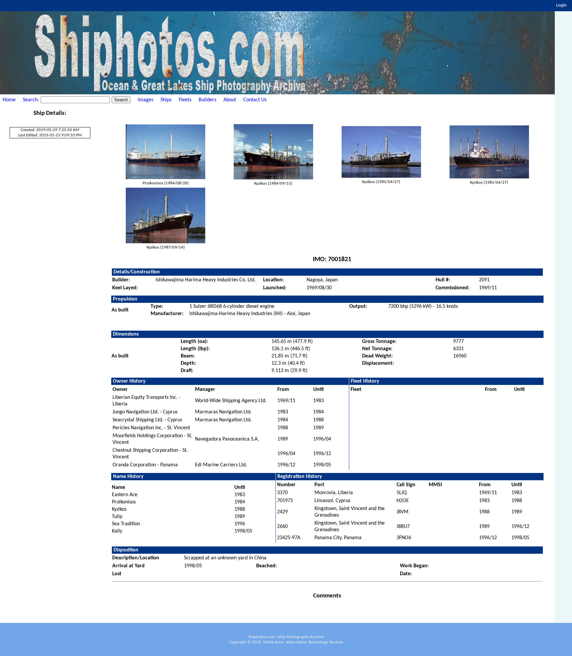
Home (9, 100)
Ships (166, 100)
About (229, 100)
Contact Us (254, 100)
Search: (31, 100)
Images (145, 100)
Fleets (185, 100)
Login (561, 5)
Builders (207, 100)
